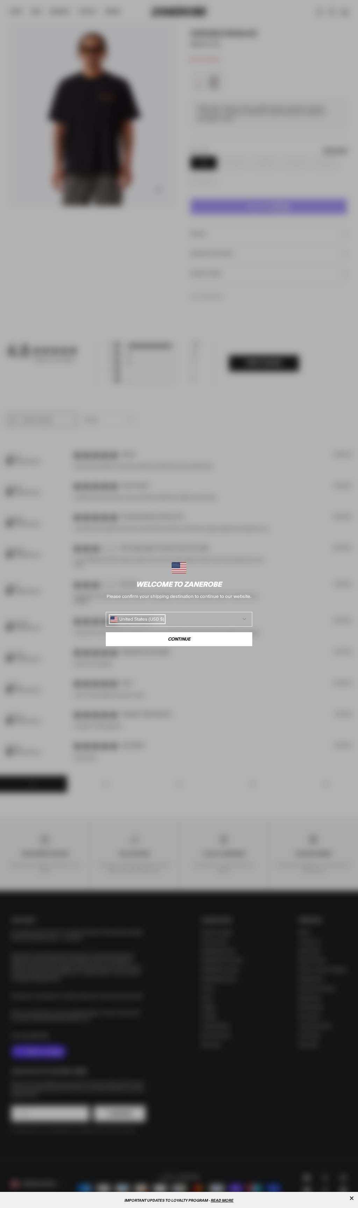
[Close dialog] (351, 1198)
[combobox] (137, 619)
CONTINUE (179, 639)
